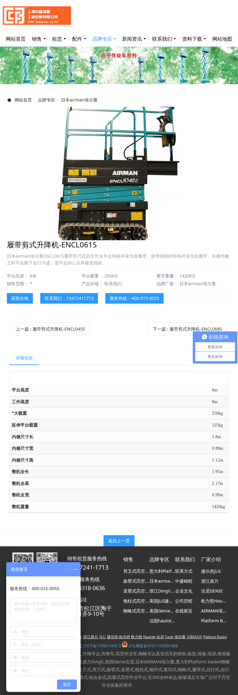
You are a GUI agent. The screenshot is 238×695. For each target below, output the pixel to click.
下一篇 (187, 329)
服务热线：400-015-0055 (134, 298)
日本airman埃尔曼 (79, 100)
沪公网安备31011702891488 (153, 645)
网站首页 (16, 38)
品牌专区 (46, 100)
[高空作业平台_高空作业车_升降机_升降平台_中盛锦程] (37, 15)
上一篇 (50, 329)
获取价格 (20, 298)
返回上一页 (119, 541)
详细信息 (24, 358)
